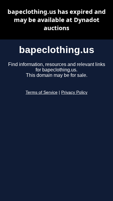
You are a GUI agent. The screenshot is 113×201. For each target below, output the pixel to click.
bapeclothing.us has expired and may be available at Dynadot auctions (57, 20)
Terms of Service (42, 92)
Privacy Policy (74, 92)
